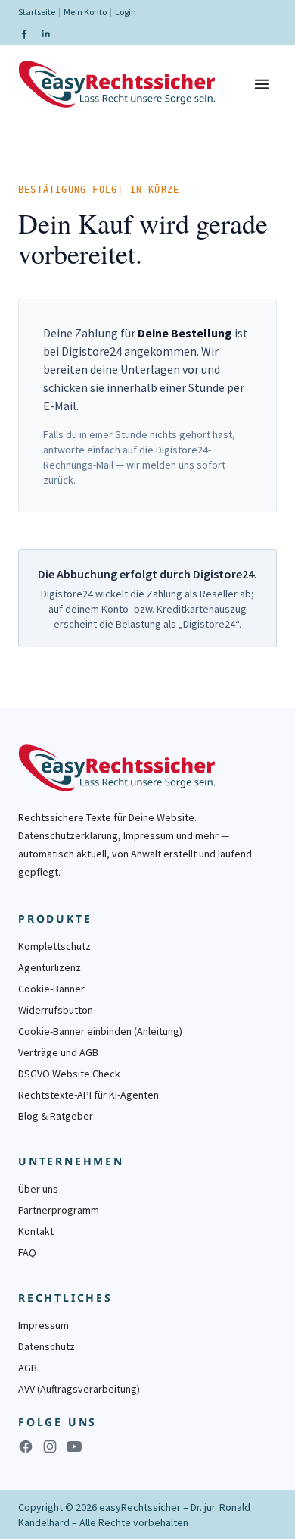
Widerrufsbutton (55, 1010)
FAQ (27, 1252)
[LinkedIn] (45, 33)
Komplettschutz (54, 946)
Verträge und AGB (58, 1052)
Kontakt (36, 1231)
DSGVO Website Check (69, 1073)
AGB (27, 1367)
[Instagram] (49, 1446)
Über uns (38, 1189)
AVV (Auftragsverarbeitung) (79, 1389)
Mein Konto (85, 11)
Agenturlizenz (49, 967)
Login (125, 11)
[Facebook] (24, 33)
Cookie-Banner (51, 988)
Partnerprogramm (58, 1210)
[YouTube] (74, 1446)
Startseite (36, 11)
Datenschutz (46, 1346)
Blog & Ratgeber (55, 1116)
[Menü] (262, 84)
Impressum (43, 1325)
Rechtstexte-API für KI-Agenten (88, 1095)
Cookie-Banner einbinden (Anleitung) (100, 1031)
